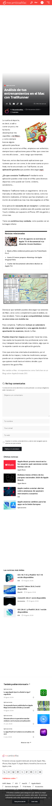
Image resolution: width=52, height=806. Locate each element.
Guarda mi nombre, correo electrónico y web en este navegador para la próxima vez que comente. (26, 442)
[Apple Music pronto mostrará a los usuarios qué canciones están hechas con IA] (10, 464)
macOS (20, 592)
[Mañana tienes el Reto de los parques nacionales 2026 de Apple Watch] (10, 478)
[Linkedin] (18, 772)
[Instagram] (36, 772)
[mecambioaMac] (14, 3)
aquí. (41, 169)
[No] (49, 798)
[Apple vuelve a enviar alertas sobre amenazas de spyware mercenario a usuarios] (10, 491)
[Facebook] (31, 772)
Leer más (34, 801)
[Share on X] (10, 104)
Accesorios (21, 601)
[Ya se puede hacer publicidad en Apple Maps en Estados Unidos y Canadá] (43, 706)
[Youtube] (40, 772)
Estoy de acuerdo (20, 801)
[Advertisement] (26, 32)
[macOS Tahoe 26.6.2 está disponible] (10, 589)
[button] (31, 2)
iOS (19, 497)
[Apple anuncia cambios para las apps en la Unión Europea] (10, 505)
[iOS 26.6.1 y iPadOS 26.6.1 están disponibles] (10, 612)
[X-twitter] (22, 772)
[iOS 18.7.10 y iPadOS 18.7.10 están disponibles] (10, 578)
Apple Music (22, 470)
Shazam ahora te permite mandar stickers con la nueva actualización (17, 719)
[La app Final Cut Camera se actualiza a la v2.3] (43, 732)
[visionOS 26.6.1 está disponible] (10, 601)
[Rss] (4, 772)
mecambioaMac (17, 109)
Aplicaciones (10, 85)
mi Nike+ (16, 136)
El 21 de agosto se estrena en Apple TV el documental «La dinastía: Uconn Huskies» (32, 241)
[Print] (21, 104)
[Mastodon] (27, 772)
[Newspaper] (9, 772)
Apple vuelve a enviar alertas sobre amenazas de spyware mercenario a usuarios (31, 491)
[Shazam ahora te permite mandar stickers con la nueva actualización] (43, 719)
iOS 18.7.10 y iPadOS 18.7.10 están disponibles (30, 576)
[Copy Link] (17, 104)
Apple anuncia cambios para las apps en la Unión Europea (32, 503)
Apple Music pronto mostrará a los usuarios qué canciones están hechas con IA (32, 464)
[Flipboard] (13, 772)
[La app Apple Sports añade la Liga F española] (43, 693)
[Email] (13, 104)
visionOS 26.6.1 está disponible (32, 598)
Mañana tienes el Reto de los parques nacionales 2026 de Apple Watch (33, 477)
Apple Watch (22, 483)
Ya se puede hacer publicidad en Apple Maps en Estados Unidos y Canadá (18, 706)
